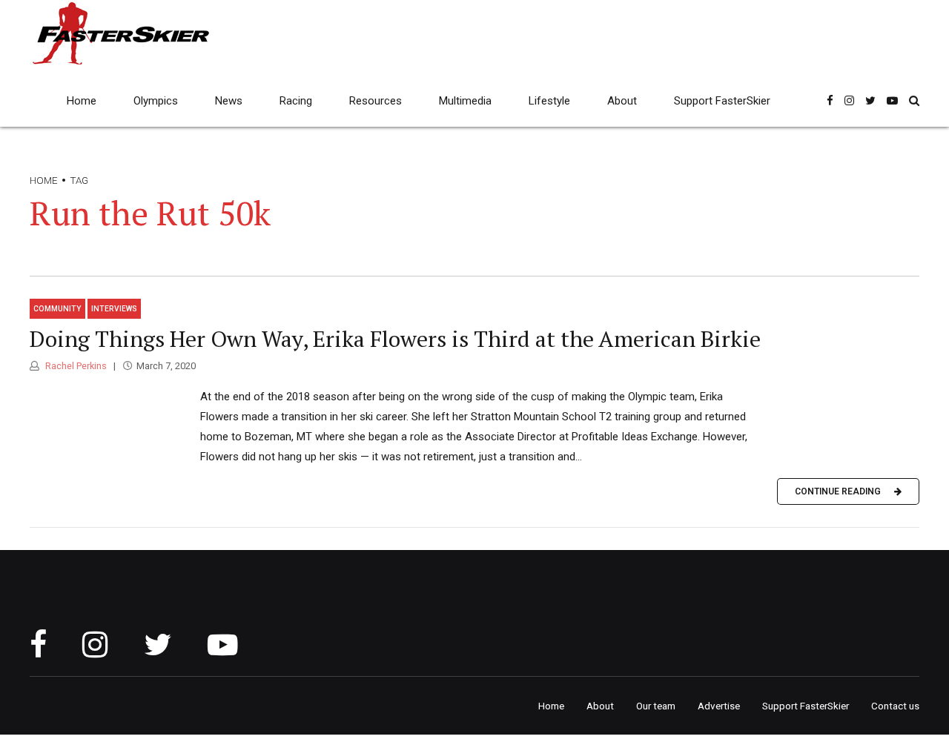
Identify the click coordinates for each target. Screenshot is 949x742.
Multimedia (465, 100)
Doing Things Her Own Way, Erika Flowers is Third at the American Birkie (395, 339)
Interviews (114, 309)
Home (81, 100)
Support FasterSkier (722, 100)
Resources (375, 100)
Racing (296, 100)
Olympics (155, 100)
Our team (655, 706)
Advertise (719, 706)
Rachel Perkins (75, 365)
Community (57, 309)
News (228, 100)
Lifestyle (549, 100)
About (622, 100)
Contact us (895, 706)
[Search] (914, 100)
